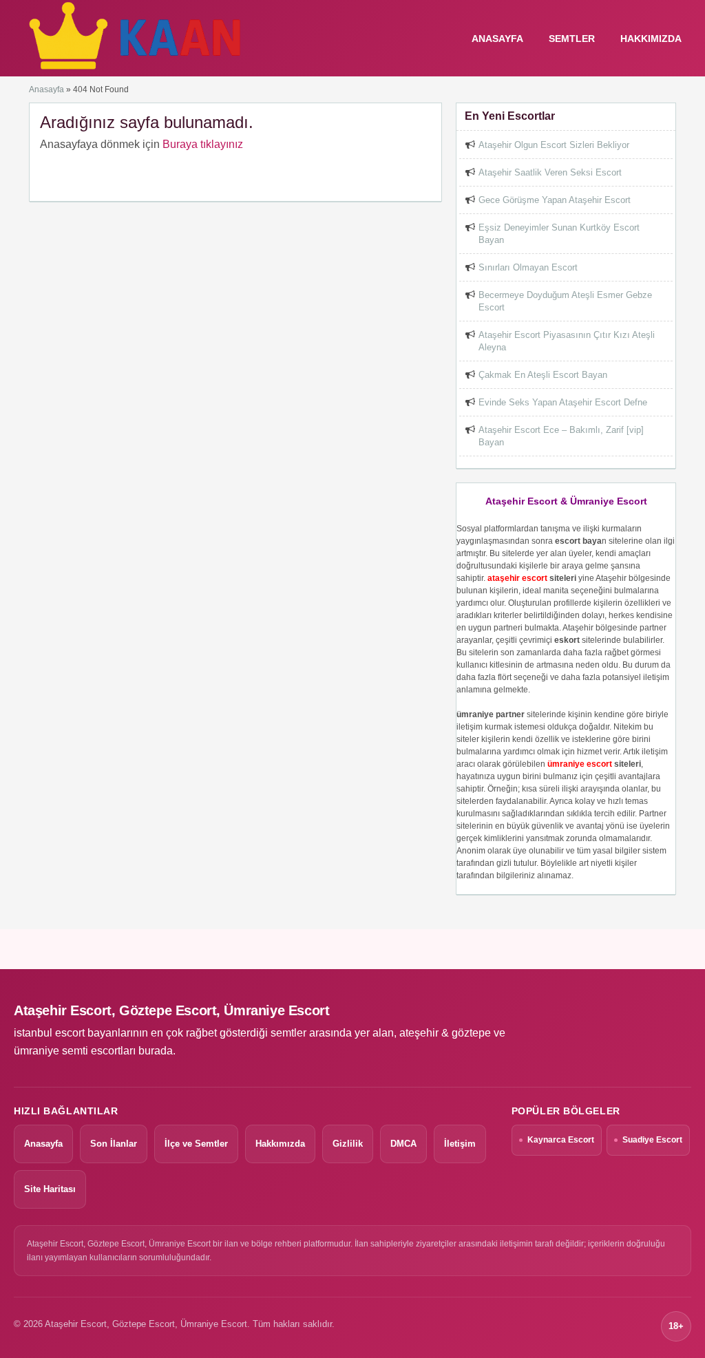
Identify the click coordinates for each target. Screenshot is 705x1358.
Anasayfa (46, 89)
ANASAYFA (497, 38)
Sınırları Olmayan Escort (528, 267)
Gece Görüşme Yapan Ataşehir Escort (554, 200)
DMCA (403, 1143)
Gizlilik (348, 1143)
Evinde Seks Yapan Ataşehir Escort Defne (562, 402)
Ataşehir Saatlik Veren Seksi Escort (550, 172)
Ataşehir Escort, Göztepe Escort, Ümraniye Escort (171, 1010)
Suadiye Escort (652, 1140)
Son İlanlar (113, 1143)
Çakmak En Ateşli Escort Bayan (542, 375)
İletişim (460, 1143)
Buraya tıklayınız (202, 144)
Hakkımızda (651, 38)
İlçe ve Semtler (196, 1143)
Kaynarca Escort (560, 1140)
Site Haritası (50, 1189)
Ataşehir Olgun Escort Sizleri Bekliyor (553, 145)
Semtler (572, 38)
